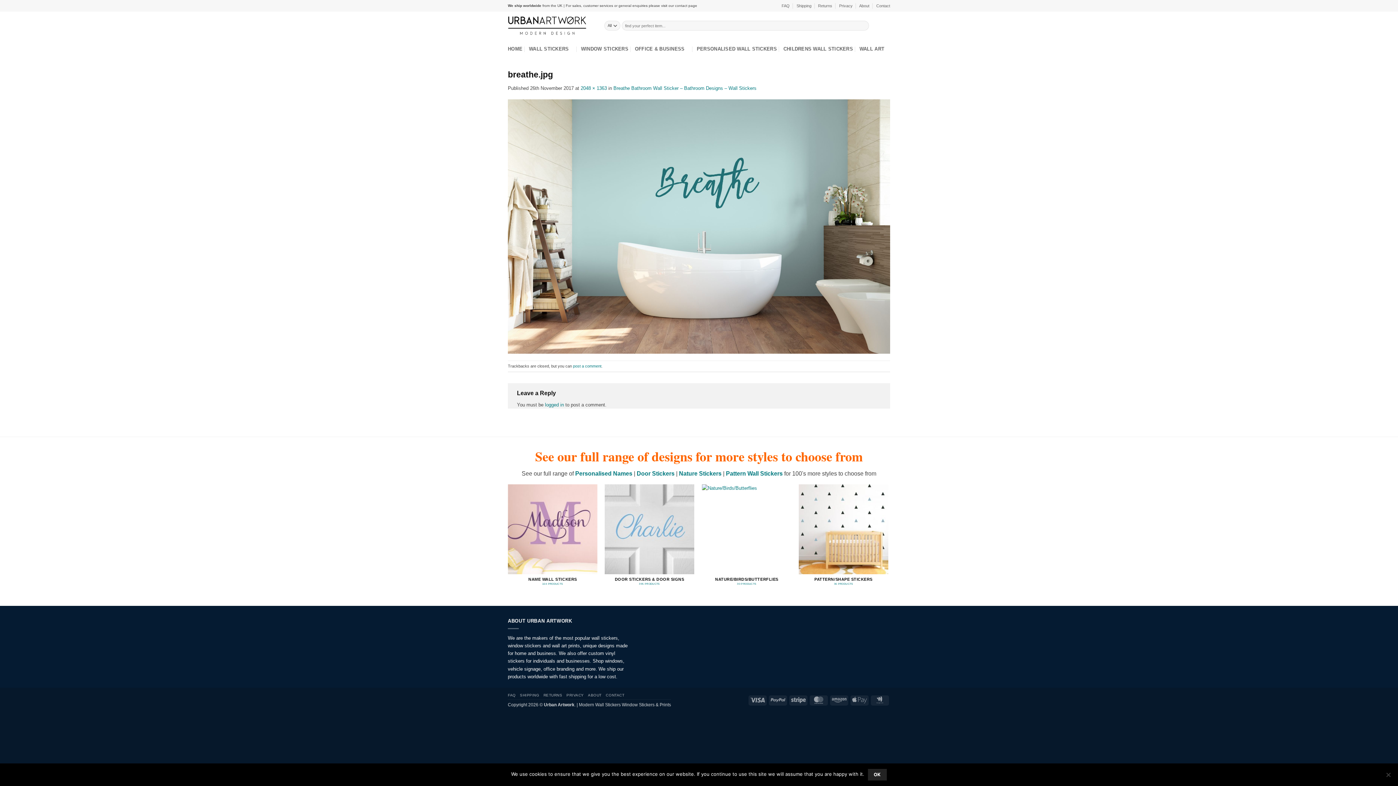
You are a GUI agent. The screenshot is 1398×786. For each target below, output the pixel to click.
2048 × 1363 (594, 88)
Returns (825, 6)
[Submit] (864, 25)
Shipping (804, 6)
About (864, 6)
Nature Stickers (700, 474)
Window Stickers (604, 49)
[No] (1388, 777)
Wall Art (872, 49)
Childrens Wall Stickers (818, 49)
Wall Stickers (549, 49)
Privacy (846, 6)
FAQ (786, 6)
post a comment (587, 366)
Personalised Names (603, 474)
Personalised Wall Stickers (737, 49)
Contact (883, 6)
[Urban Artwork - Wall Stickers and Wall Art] (550, 25)
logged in (554, 405)
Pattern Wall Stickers (754, 474)
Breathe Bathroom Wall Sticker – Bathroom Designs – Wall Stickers (685, 88)
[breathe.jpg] (699, 226)
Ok (877, 774)
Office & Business (660, 49)
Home (515, 49)
